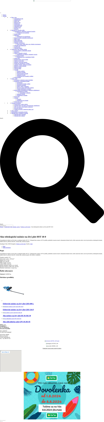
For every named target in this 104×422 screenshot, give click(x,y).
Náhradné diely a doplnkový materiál (19, 113)
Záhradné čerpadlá (21, 75)
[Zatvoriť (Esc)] (4, 420)
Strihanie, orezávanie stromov (20, 62)
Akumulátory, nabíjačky (25, 92)
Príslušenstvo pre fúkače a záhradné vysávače (27, 54)
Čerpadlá (16, 69)
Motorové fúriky (18, 67)
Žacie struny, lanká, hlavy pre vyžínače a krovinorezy (29, 44)
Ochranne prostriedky (16, 103)
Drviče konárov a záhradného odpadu (22, 50)
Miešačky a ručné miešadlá (20, 66)
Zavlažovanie (17, 46)
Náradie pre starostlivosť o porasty (22, 63)
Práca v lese (14, 17)
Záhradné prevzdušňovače (20, 45)
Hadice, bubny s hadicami (23, 86)
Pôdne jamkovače (18, 40)
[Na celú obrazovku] (2, 420)
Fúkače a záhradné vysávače (20, 53)
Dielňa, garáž (14, 78)
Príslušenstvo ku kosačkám (23, 32)
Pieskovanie (17, 96)
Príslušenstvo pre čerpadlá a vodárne (25, 76)
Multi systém (17, 39)
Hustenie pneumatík (21, 85)
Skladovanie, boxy (18, 101)
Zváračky (19, 99)
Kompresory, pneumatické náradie (21, 81)
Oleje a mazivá (14, 110)
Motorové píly (17, 22)
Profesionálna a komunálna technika (19, 112)
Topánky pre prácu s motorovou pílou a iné (23, 109)
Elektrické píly (17, 20)
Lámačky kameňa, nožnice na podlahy (22, 64)
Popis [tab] (4, 246)
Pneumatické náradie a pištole (23, 83)
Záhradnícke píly (18, 26)
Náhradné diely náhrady (19, 115)
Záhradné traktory (18, 48)
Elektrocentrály (17, 77)
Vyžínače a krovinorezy (19, 43)
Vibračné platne (17, 68)
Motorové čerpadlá (21, 72)
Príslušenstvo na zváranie (22, 100)
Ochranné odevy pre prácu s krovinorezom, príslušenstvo (27, 105)
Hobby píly (16, 21)
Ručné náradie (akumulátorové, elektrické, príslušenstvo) (26, 90)
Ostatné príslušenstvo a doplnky (24, 89)
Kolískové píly (17, 27)
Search (1, 118)
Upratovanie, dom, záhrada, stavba (19, 49)
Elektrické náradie (21, 94)
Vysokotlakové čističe (19, 55)
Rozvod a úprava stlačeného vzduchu (25, 87)
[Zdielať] (3, 420)
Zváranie (16, 98)
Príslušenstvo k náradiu (22, 95)
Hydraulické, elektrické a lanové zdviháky (23, 80)
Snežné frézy (17, 58)
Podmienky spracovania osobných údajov (52, 348)
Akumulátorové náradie (22, 91)
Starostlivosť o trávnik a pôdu (18, 30)
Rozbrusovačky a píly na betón (21, 59)
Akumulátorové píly (18, 18)
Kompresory (20, 82)
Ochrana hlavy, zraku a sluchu (21, 104)
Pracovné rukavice (18, 108)
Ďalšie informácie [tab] (7, 247)
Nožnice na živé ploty (19, 60)
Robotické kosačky (18, 41)
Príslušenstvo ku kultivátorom (23, 36)
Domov (4, 14)
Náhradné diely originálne (20, 114)
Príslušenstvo (17, 23)
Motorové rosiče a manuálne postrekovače (23, 37)
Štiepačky (16, 29)
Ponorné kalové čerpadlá (22, 73)
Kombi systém (17, 34)
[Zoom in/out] (0, 420)
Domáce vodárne (21, 71)
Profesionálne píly (18, 25)
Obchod (4, 16)
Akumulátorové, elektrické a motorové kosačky (24, 31)
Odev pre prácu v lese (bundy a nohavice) (23, 106)
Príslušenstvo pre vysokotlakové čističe (25, 57)
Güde (31, 244)
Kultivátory (16, 35)
